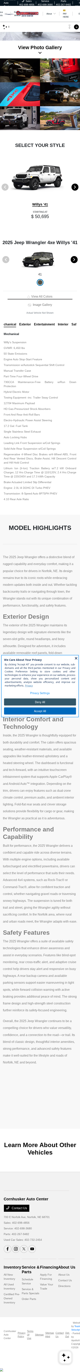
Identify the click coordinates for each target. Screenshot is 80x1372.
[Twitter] (24, 1249)
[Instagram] (16, 1249)
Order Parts (29, 1298)
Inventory (12, 1267)
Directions (64, 1286)
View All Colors (41, 296)
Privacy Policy (21, 1335)
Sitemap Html (49, 1335)
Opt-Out (67, 1335)
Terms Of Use (30, 1335)
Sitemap (39, 1334)
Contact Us (19, 1208)
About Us (66, 1267)
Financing (49, 1267)
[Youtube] (32, 1249)
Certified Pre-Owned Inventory (12, 1298)
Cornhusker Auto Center (10, 1335)
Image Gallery (42, 304)
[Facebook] (7, 1249)
